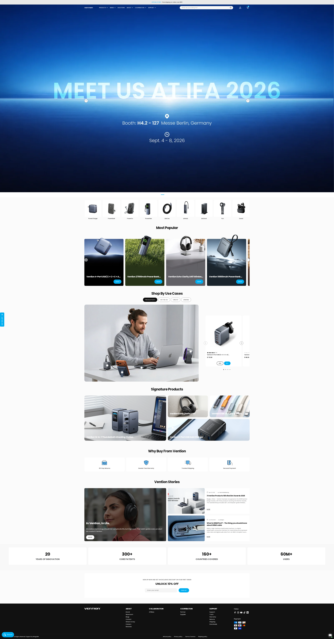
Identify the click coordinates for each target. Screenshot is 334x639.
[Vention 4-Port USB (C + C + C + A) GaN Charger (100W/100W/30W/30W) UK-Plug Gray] (223, 333)
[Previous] (86, 101)
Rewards (129, 627)
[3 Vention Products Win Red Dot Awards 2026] (186, 501)
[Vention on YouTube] (241, 612)
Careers (128, 624)
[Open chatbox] (330, 635)
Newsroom (129, 614)
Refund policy (167, 636)
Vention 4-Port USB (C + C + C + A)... (218, 355)
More (90, 537)
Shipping (212, 622)
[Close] (2, 314)
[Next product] (248, 260)
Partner (183, 612)
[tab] (150, 300)
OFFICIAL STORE (156, 2)
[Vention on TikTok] (244, 612)
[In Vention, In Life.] (125, 514)
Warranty (212, 617)
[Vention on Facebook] (235, 612)
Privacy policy (178, 636)
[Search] (230, 7)
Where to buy (130, 622)
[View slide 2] (226, 369)
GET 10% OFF (2, 321)
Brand (128, 612)
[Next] (248, 101)
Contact (128, 619)
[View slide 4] (230, 369)
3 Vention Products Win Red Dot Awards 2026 (226, 496)
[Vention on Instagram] (238, 612)
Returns (212, 619)
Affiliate (151, 612)
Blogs (127, 617)
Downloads (213, 624)
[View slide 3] (228, 369)
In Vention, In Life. (98, 523)
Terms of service (190, 636)
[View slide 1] (224, 369)
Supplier (183, 614)
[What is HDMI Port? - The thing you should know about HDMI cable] (186, 528)
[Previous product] (86, 260)
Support (212, 612)
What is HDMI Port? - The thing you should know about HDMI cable (227, 524)
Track (211, 614)
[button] (227, 363)
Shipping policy (202, 636)
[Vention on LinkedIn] (247, 612)
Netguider (36, 636)
